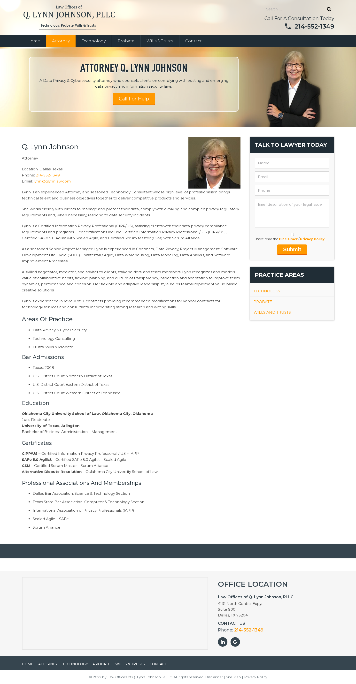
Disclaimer (288, 239)
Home (34, 41)
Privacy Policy (312, 239)
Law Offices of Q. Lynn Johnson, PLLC (139, 677)
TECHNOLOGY (267, 291)
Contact (193, 41)
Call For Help (134, 99)
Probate (126, 41)
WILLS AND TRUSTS (272, 312)
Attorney (61, 41)
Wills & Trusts (160, 41)
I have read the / (290, 239)
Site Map (233, 677)
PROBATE (263, 301)
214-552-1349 (314, 26)
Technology (94, 41)
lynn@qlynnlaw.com (52, 181)
